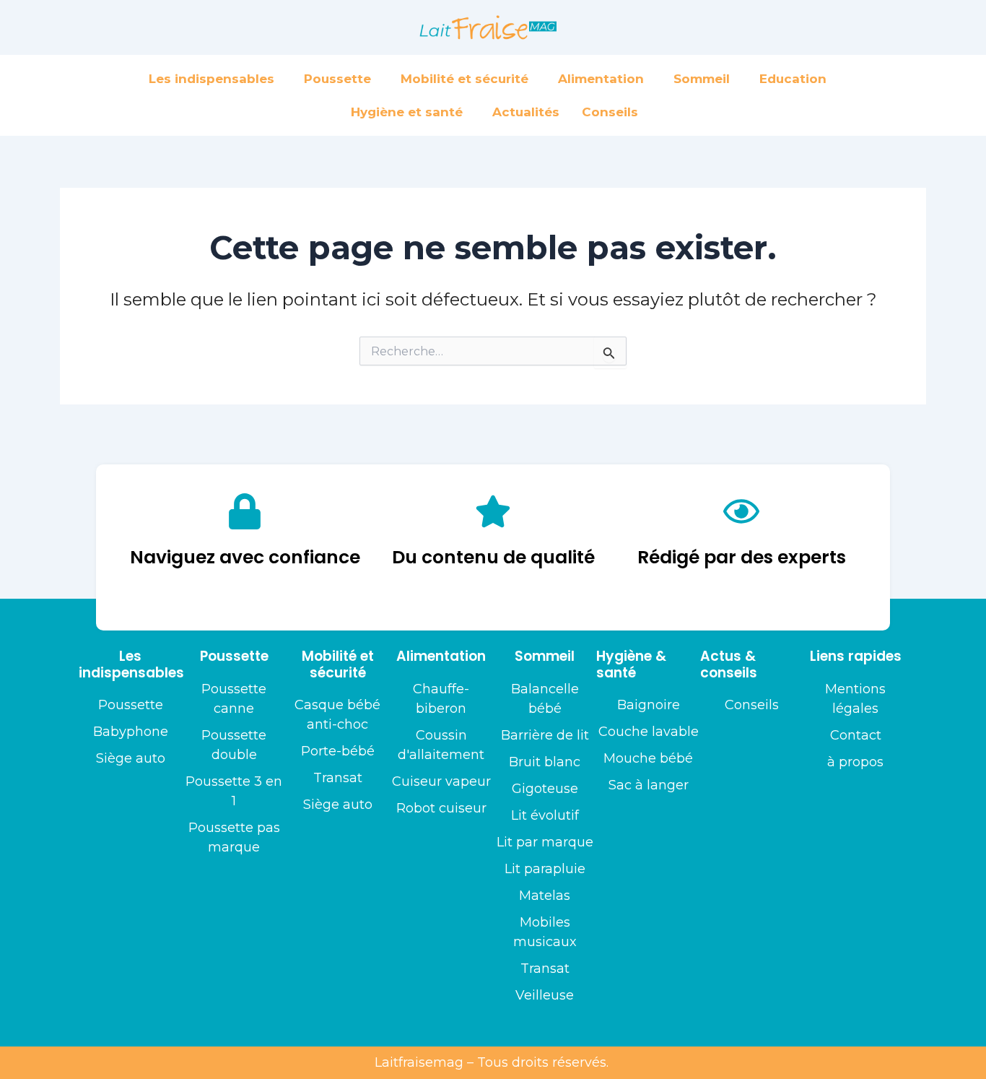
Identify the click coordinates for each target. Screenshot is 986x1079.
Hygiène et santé (407, 112)
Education (792, 79)
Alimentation (601, 79)
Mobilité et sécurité (464, 79)
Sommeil (701, 79)
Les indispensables (211, 79)
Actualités (525, 112)
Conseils (610, 112)
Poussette (337, 79)
